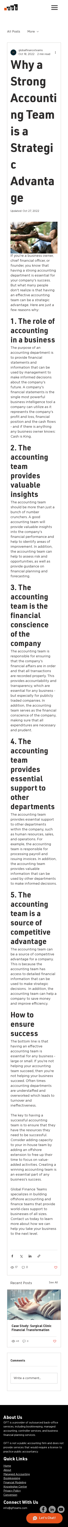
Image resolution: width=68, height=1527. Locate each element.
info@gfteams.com (15, 1508)
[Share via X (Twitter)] (21, 1256)
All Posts (13, 31)
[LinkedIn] (52, 1509)
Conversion (10, 1495)
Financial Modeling (14, 1482)
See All (53, 1282)
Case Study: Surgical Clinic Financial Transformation (31, 1328)
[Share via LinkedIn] (30, 1256)
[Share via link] (39, 1256)
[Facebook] (43, 1509)
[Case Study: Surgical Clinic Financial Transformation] (34, 1305)
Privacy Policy (12, 1491)
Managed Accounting (16, 1474)
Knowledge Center (15, 1487)
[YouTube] (61, 1509)
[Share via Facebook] (12, 1256)
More (31, 31)
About (7, 1470)
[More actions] (55, 52)
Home (7, 1466)
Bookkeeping (11, 1478)
